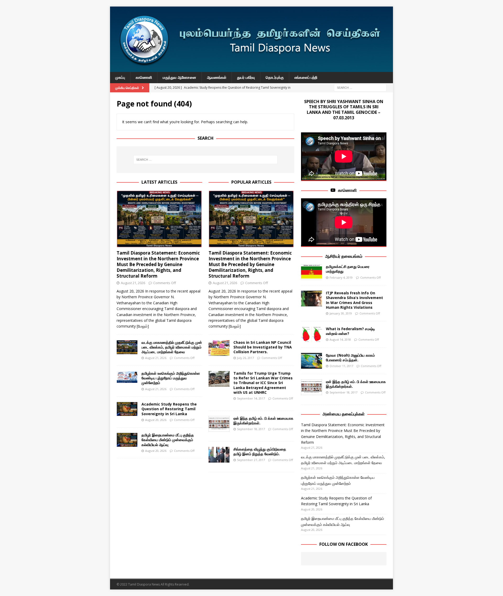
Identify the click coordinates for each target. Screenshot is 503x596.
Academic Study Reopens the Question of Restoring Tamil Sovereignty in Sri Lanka (169, 409)
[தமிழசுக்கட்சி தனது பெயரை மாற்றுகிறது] (311, 272)
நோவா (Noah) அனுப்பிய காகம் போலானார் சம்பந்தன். (350, 357)
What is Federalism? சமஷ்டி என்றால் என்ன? (350, 331)
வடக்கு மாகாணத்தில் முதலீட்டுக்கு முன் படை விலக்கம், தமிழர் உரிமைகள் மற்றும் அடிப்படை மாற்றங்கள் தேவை (171, 347)
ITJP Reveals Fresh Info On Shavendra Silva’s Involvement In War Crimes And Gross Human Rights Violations (354, 300)
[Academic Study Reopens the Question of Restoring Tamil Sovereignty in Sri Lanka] (127, 409)
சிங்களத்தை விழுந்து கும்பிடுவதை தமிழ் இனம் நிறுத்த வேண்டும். (259, 451)
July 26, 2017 (245, 358)
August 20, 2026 (155, 420)
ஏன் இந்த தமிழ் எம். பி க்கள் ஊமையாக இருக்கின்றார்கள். (263, 420)
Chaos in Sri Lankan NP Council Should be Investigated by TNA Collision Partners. (262, 347)
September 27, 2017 (251, 460)
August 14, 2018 (340, 339)
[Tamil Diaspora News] (251, 68)
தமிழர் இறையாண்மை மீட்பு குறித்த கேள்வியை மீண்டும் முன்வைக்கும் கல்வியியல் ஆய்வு (167, 439)
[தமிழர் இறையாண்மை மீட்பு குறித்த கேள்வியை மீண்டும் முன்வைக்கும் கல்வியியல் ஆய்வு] (127, 440)
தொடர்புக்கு (275, 77)
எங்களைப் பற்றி (305, 77)
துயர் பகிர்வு (246, 77)
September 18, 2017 (251, 429)
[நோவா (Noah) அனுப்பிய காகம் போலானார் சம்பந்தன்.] (311, 361)
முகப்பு (120, 77)
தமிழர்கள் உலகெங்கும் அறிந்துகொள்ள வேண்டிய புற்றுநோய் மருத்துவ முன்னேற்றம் (170, 378)
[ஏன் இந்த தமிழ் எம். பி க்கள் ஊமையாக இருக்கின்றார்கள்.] (219, 424)
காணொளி (144, 77)
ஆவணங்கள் (216, 77)
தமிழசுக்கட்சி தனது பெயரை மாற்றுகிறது (347, 269)
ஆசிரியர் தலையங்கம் (343, 256)
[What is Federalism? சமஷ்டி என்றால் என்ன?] (311, 334)
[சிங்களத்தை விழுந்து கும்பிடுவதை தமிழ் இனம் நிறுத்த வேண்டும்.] (219, 455)
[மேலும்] (143, 326)
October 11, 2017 (341, 366)
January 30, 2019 (341, 313)
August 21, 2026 (133, 282)
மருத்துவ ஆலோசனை (179, 77)
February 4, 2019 (341, 277)
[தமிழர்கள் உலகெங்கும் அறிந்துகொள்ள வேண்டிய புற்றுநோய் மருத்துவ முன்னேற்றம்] (127, 377)
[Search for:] (360, 87)
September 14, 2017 (251, 398)
